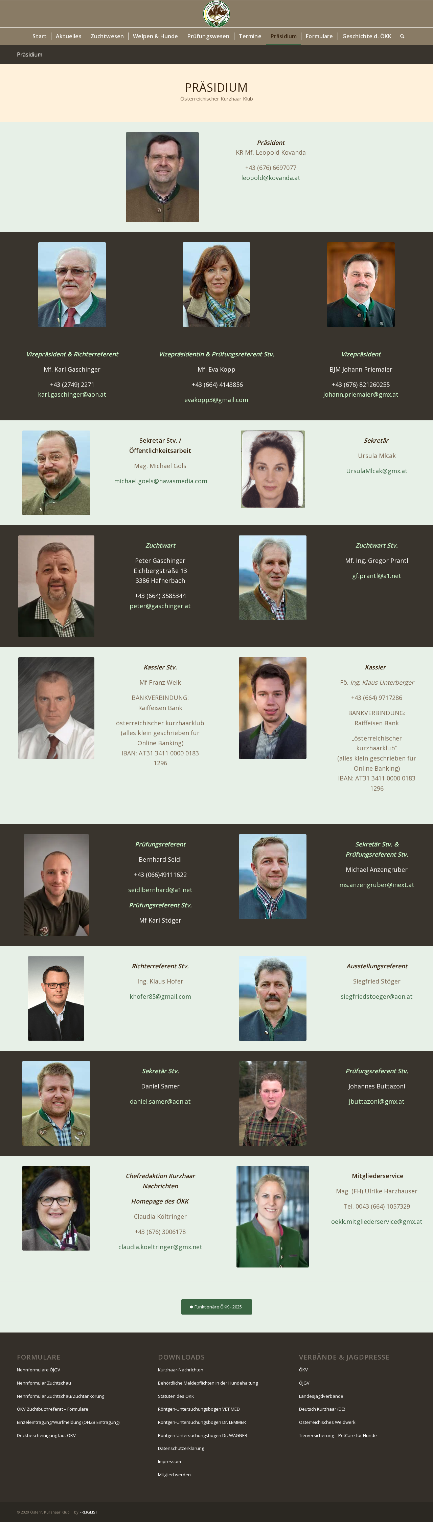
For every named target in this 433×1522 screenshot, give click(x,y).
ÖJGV (304, 1383)
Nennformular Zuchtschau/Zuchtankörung (60, 1396)
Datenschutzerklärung (181, 1448)
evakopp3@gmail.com (216, 400)
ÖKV (303, 1370)
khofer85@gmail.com (160, 996)
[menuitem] (39, 36)
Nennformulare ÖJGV (38, 1370)
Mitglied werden (174, 1475)
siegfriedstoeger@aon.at (377, 996)
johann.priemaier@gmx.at (360, 394)
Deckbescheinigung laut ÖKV (46, 1435)
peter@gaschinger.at (160, 606)
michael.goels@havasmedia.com (160, 481)
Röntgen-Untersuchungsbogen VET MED (199, 1409)
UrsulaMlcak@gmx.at (377, 471)
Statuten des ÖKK (176, 1396)
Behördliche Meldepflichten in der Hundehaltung (208, 1383)
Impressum (169, 1461)
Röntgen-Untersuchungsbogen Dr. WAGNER (202, 1435)
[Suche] (400, 36)
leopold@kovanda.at (270, 178)
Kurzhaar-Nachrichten (180, 1370)
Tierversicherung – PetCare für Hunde (338, 1435)
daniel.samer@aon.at (160, 1101)
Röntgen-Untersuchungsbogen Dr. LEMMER (202, 1422)
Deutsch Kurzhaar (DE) (322, 1409)
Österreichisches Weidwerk (327, 1422)
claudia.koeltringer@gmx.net (160, 1247)
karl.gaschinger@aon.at (72, 394)
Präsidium (29, 54)
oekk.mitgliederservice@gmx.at (377, 1221)
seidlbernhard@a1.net (160, 890)
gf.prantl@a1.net (376, 576)
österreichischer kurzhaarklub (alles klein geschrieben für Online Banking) (160, 733)
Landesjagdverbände (321, 1396)
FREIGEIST (88, 1512)
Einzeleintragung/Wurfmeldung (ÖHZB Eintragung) (68, 1422)
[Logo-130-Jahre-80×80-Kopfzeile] (216, 13)
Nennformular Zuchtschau (44, 1383)
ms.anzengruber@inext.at (376, 885)
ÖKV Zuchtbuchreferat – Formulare (52, 1409)
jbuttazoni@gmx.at (377, 1101)
